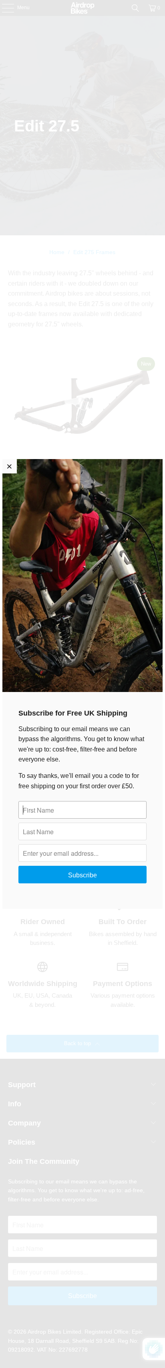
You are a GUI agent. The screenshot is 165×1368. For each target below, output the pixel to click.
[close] (9, 466)
